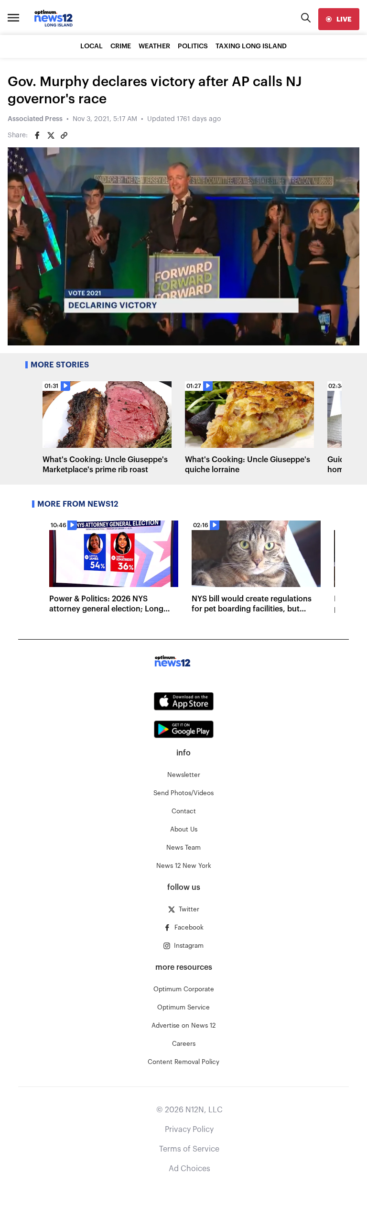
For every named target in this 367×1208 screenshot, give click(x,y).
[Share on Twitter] (50, 135)
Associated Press (35, 119)
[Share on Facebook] (37, 135)
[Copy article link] (64, 135)
